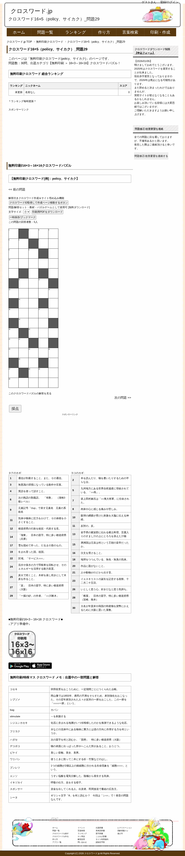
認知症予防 (100, 842)
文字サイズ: (15, 211)
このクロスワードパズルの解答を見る (29, 393)
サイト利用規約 (102, 839)
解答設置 (81, 839)
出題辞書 (99, 828)
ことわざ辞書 (101, 836)
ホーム (19, 32)
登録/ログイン (169, 2)
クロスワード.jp (31, 11)
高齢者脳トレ (122, 831)
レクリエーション (124, 828)
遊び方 (120, 833)
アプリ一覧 (56, 842)
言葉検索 (130, 32)
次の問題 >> (122, 397)
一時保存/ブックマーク (23, 217)
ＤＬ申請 (81, 836)
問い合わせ (82, 842)
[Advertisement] (69, 136)
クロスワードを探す (60, 833)
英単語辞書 (100, 831)
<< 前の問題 (16, 189)
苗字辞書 (99, 833)
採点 (15, 409)
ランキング (75, 32)
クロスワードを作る (60, 836)
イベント (81, 828)
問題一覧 (45, 32)
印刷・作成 (160, 32)
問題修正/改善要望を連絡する (151, 156)
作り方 (104, 32)
